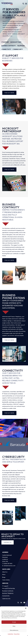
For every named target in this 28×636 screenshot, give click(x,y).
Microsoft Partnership (8, 588)
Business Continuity (7, 591)
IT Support (5, 42)
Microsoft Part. (16, 42)
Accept (14, 622)
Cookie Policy (10, 634)
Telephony (21, 45)
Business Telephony (7, 593)
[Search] (23, 3)
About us (4, 572)
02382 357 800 (8, 563)
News (3, 574)
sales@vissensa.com (9, 565)
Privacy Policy (17, 634)
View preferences (14, 630)
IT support (5, 586)
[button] (26, 608)
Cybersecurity (18, 49)
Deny (14, 626)
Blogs (3, 577)
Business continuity (8, 45)
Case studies (6, 580)
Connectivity (6, 49)
